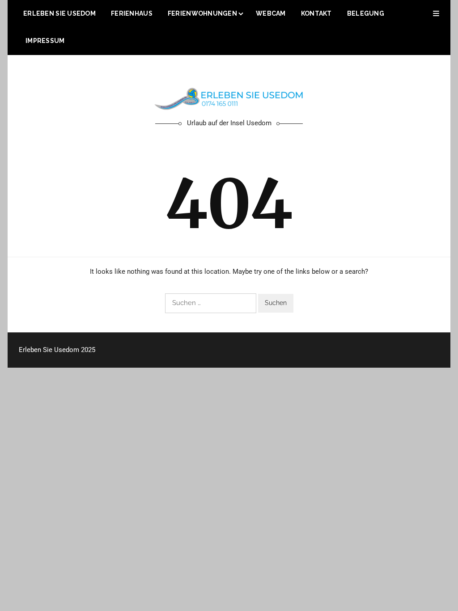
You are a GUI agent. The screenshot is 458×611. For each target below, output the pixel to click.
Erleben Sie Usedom (59, 13)
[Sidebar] (436, 13)
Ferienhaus (132, 13)
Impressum (45, 40)
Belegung (365, 13)
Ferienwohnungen (202, 13)
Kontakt (316, 13)
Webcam (271, 13)
